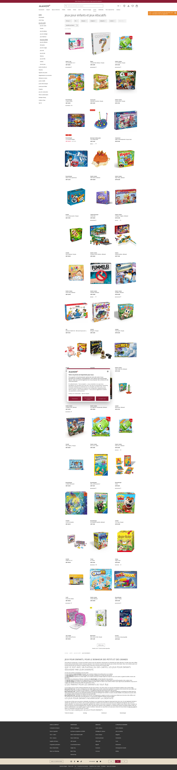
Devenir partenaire (99, 738)
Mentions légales (63, 766)
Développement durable (121, 747)
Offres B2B (97, 741)
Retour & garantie (54, 731)
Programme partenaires (55, 744)
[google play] (100, 761)
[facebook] (74, 761)
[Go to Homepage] (44, 5)
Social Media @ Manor (75, 744)
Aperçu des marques (111, 766)
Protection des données (82, 766)
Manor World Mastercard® (76, 734)
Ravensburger (123, 713)
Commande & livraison (55, 728)
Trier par (68, 20)
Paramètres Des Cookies (94, 766)
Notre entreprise (119, 728)
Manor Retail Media (54, 747)
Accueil (66, 653)
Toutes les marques (69, 713)
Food (117, 741)
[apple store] (97, 761)
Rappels (97, 744)
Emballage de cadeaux (100, 731)
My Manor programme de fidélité (78, 731)
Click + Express (53, 738)
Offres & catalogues (75, 728)
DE (111, 761)
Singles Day (73, 747)
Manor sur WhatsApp (54, 751)
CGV (75, 766)
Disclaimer (103, 766)
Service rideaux (98, 734)
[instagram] (71, 761)
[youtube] (77, 761)
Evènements (118, 738)
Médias (117, 751)
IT (124, 761)
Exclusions (97, 747)
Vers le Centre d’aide (56, 761)
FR (118, 6)
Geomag (85, 713)
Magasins (118, 734)
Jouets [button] (71, 653)
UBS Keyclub (73, 741)
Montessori (104, 713)
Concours (97, 751)
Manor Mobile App (75, 738)
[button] (42, 9)
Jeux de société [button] (77, 653)
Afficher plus (101, 645)
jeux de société (132, 706)
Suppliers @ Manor (54, 741)
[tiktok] (81, 761)
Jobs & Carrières (119, 731)
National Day (73, 754)
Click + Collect (53, 734)
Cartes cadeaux (98, 728)
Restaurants (118, 744)
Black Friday (73, 751)
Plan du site (70, 766)
